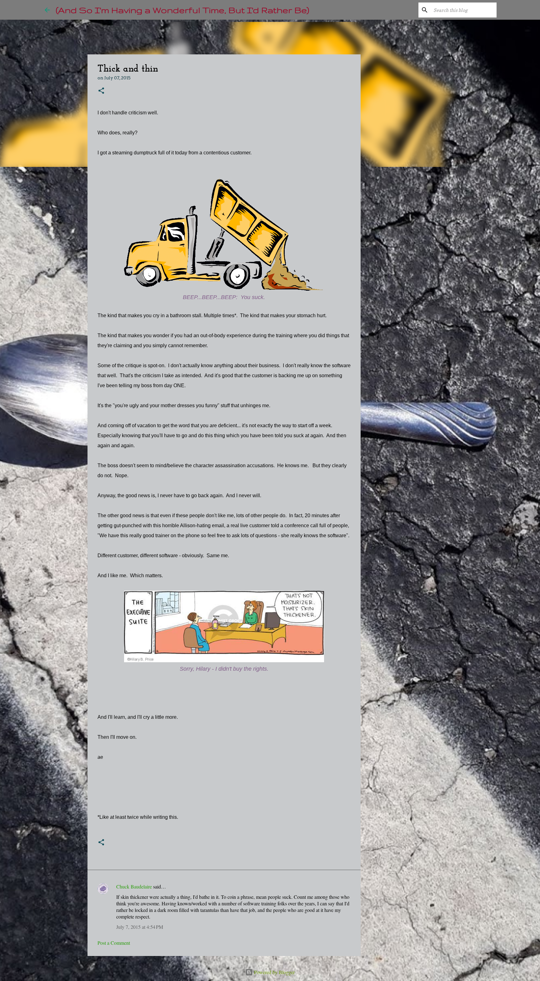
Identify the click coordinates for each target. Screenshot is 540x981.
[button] (101, 91)
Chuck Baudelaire (134, 886)
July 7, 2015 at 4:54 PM (139, 926)
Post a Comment (114, 942)
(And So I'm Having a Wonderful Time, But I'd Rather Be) (182, 10)
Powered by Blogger (274, 972)
